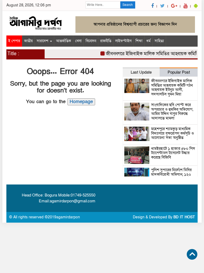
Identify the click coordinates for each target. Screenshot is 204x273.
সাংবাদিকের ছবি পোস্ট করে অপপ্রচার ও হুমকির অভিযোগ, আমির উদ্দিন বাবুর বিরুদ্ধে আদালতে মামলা (172, 111)
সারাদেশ (43, 40)
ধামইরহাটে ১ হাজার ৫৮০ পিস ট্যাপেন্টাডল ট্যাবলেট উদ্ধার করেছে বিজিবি (173, 153)
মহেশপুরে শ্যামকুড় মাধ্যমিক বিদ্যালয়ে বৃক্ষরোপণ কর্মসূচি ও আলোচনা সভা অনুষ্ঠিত (172, 133)
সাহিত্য (159, 40)
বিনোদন (91, 40)
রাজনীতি (105, 40)
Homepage (81, 102)
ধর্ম (148, 40)
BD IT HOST (184, 217)
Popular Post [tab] (179, 72)
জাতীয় (28, 40)
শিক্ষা (138, 40)
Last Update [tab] (141, 72)
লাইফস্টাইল (123, 40)
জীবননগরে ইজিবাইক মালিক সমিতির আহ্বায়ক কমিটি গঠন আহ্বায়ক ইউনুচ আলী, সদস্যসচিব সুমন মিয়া (172, 87)
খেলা (78, 40)
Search (127, 5)
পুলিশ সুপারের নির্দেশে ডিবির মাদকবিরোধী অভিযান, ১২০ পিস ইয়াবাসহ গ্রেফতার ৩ (171, 174)
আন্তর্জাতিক (63, 40)
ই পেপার (14, 40)
